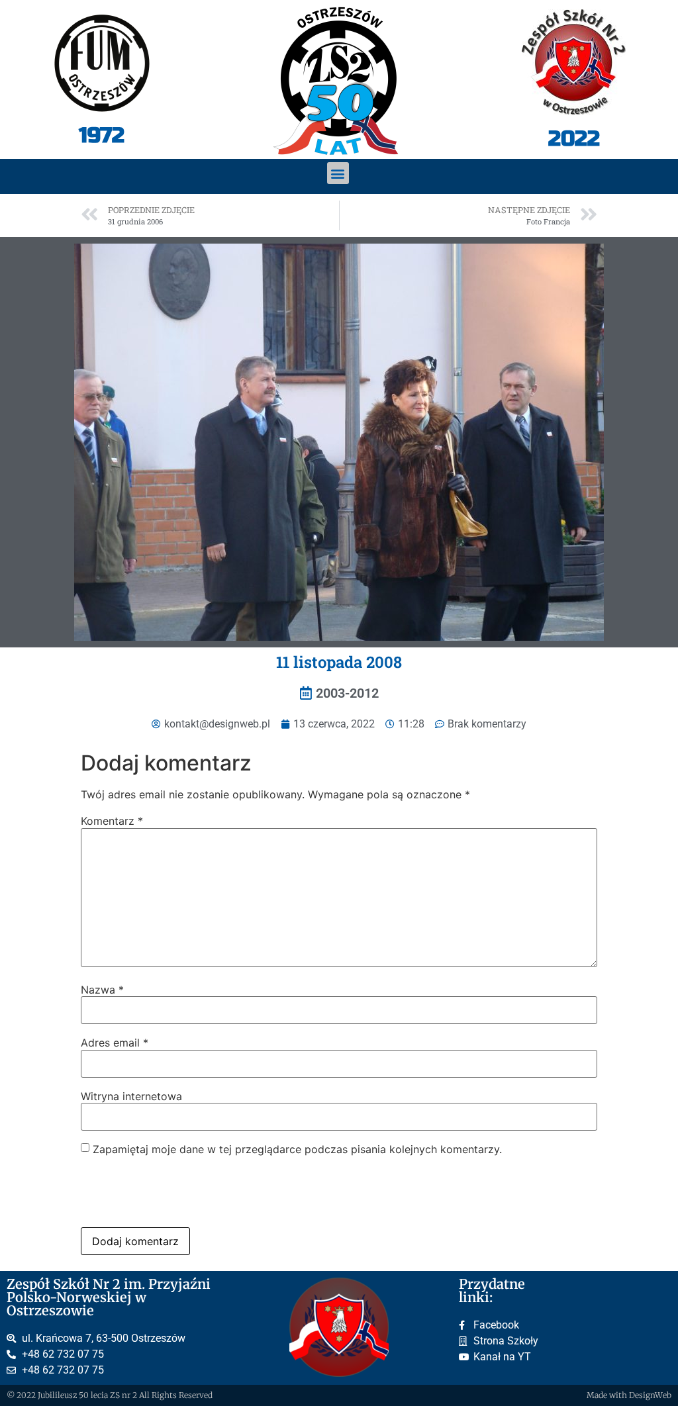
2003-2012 (347, 693)
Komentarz (112, 821)
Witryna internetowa (131, 1096)
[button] (338, 173)
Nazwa (102, 989)
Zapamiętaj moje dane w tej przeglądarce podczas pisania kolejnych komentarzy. (297, 1149)
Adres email (114, 1042)
